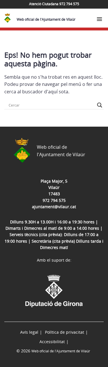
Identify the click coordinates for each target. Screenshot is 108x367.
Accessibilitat (52, 341)
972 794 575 (54, 200)
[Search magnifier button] (100, 105)
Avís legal (29, 332)
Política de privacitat (64, 332)
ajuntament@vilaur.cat (54, 206)
